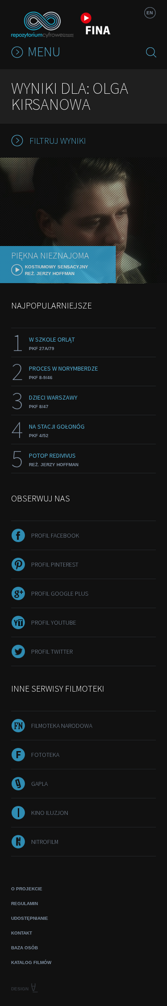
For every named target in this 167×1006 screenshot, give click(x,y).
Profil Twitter (52, 651)
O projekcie (26, 888)
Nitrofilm (44, 842)
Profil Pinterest (54, 564)
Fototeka (45, 755)
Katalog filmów (31, 962)
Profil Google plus (59, 593)
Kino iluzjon (49, 813)
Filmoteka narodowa (61, 726)
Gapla (39, 784)
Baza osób (24, 947)
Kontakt (21, 933)
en (150, 12)
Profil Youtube (53, 622)
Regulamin (24, 903)
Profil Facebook (55, 535)
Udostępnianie (29, 918)
